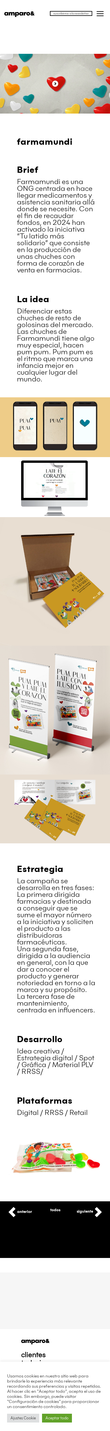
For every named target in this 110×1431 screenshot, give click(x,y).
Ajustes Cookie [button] (23, 1418)
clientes (33, 1355)
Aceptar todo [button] (57, 1418)
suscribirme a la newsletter (71, 13)
